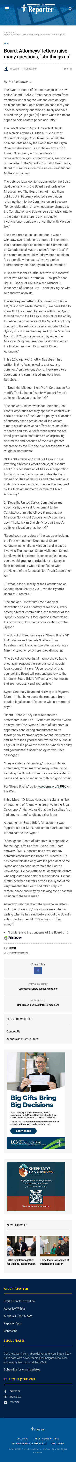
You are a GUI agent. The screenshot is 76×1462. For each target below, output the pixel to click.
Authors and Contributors (22, 1039)
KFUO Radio (58, 1443)
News (7, 44)
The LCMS (14, 69)
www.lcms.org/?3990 (51, 786)
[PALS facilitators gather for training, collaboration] (21, 1246)
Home (7, 32)
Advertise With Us (15, 1308)
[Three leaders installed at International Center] (54, 1246)
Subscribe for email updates (22, 1369)
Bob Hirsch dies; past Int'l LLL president (38, 1005)
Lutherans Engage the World (29, 1443)
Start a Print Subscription (19, 1301)
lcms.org (22, 1439)
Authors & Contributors (18, 1316)
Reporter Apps (13, 1323)
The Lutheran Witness (46, 1439)
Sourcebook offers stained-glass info (38, 988)
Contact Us (13, 1031)
